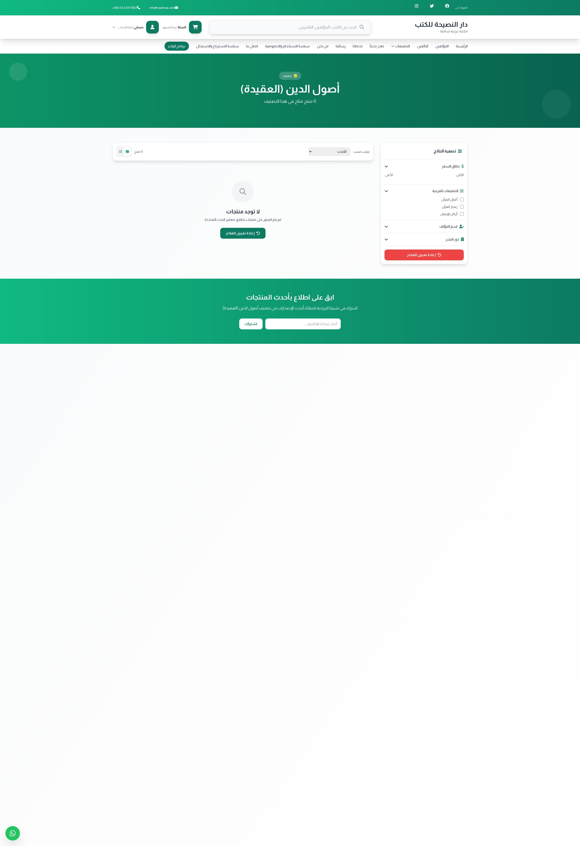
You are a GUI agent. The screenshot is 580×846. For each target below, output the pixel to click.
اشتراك (251, 324)
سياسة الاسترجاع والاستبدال (217, 46)
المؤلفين (442, 46)
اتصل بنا (252, 46)
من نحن (323, 46)
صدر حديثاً (377, 46)
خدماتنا (357, 46)
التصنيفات (402, 46)
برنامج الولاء (176, 46)
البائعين (422, 46)
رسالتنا (341, 46)
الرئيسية (462, 46)
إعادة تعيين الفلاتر (421, 255)
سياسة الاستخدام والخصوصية (287, 46)
